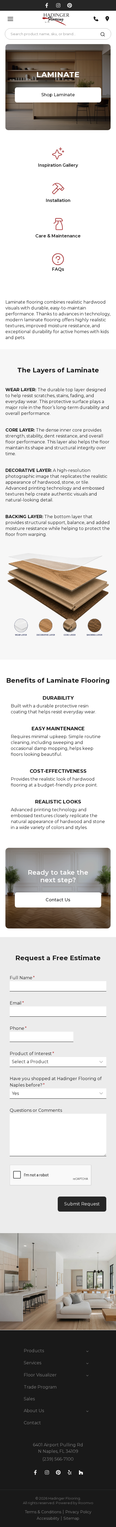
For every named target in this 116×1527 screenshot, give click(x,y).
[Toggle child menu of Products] (87, 1351)
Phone (18, 1028)
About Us (34, 1410)
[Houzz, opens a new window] (81, 1472)
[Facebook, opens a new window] (47, 5)
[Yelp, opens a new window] (69, 1472)
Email (17, 1003)
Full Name (22, 977)
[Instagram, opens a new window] (58, 5)
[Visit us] (107, 19)
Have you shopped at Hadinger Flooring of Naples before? (56, 1082)
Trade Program (40, 1387)
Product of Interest (32, 1053)
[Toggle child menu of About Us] (87, 1411)
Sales (29, 1398)
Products (34, 1350)
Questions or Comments (36, 1110)
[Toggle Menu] (10, 18)
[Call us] (96, 19)
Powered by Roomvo (74, 1503)
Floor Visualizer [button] (40, 1374)
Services (32, 1362)
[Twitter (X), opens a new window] (69, 5)
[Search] (102, 35)
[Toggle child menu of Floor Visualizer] (87, 1375)
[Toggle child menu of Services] (87, 1363)
